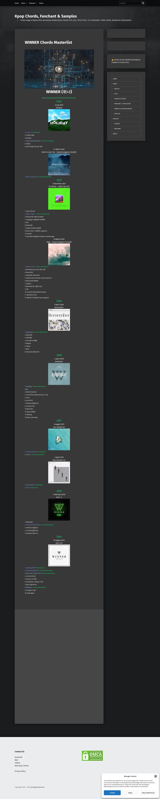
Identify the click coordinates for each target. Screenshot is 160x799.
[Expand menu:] (26, 3)
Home (17, 3)
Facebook (18, 757)
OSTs (116, 94)
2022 (44, 98)
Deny (130, 793)
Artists (117, 89)
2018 (59, 98)
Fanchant (117, 129)
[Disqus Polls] (59, 636)
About (41, 3)
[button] (156, 776)
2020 (54, 98)
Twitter (17, 763)
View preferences (148, 793)
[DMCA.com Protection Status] (92, 756)
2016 (69, 98)
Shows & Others (120, 98)
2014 (74, 98)
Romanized (36, 132)
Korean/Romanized (47, 141)
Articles (117, 114)
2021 (49, 98)
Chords (117, 124)
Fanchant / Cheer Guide (122, 103)
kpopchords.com (38, 787)
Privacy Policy (20, 771)
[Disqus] (59, 694)
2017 (64, 98)
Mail (16, 760)
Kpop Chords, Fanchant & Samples (46, 16)
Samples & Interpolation (123, 108)
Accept (112, 793)
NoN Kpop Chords (22, 766)
